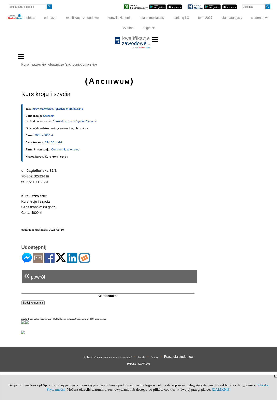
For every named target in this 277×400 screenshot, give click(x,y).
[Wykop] (84, 261)
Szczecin (48, 115)
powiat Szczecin (65, 121)
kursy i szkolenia (120, 17)
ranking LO (181, 17)
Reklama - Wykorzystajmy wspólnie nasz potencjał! (108, 357)
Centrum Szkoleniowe (65, 149)
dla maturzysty (231, 17)
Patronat (154, 357)
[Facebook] (49, 261)
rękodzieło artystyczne (69, 108)
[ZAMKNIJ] (221, 389)
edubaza (50, 17)
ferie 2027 (205, 17)
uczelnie (127, 28)
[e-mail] (38, 261)
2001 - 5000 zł (43, 135)
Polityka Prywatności (138, 364)
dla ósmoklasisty (152, 17)
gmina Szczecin (87, 121)
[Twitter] (61, 260)
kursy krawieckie (42, 108)
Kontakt (141, 357)
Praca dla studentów (178, 356)
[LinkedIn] (72, 261)
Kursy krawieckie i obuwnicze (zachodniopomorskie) (59, 64)
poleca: (29, 17)
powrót (34, 275)
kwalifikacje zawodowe (82, 17)
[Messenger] (27, 261)
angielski (149, 28)
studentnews (260, 17)
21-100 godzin (54, 142)
